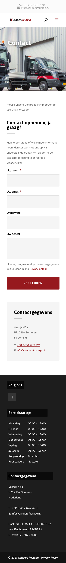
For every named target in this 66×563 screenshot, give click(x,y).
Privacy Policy (49, 557)
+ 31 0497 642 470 (28, 345)
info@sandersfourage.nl (31, 350)
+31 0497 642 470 (33, 5)
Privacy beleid (38, 269)
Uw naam (14, 170)
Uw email (14, 192)
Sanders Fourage (28, 557)
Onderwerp (14, 213)
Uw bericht (13, 234)
